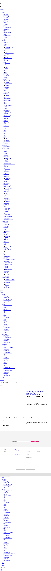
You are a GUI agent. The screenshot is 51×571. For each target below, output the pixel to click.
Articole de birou (4, 40)
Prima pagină (27, 390)
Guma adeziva (7, 66)
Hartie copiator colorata (8, 158)
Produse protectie (6, 74)
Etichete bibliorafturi (6, 258)
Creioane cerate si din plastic (7, 100)
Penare (4, 117)
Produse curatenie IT (6, 16)
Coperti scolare (5, 99)
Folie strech (5, 25)
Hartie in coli (6, 160)
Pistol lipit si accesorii (6, 330)
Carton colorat (7, 152)
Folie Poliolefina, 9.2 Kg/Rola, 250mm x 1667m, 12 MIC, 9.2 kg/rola (35, 392)
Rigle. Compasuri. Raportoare (7, 122)
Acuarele (5, 30)
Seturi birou (5, 76)
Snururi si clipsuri (7, 231)
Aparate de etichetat (6, 19)
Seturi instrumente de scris (7, 218)
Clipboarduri (5, 252)
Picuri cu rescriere (6, 121)
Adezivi (4, 295)
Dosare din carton (6, 257)
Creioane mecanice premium (8, 188)
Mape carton (6, 266)
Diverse (4, 133)
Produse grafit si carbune (7, 38)
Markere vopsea (7, 200)
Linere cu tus (6, 193)
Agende (4, 241)
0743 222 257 (2, 5)
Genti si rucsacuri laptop (8, 112)
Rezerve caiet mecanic (6, 174)
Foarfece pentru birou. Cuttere (7, 61)
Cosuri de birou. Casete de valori (8, 58)
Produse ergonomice (6, 17)
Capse (4, 50)
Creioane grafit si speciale (7, 183)
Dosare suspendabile (7, 256)
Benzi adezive (5, 20)
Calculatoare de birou (6, 44)
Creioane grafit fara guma (8, 182)
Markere (5, 34)
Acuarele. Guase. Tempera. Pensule (8, 305)
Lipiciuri (5, 137)
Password (1, 383)
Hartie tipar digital (6, 166)
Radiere (4, 213)
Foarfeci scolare (5, 109)
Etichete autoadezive (4, 145)
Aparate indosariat (6, 278)
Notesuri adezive (6, 270)
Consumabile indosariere (7, 282)
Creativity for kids (6, 132)
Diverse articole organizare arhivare (8, 253)
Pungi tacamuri (5, 173)
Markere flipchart (7, 198)
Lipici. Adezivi (5, 313)
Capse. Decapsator (6, 298)
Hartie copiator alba (7, 157)
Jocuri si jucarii (5, 136)
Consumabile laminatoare (7, 286)
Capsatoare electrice (7, 48)
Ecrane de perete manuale (7, 228)
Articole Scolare (4, 89)
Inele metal (6, 283)
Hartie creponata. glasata (7, 116)
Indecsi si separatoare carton (8, 262)
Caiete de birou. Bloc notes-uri (7, 249)
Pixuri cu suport (7, 209)
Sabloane (6, 108)
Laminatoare (5, 288)
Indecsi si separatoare (6, 261)
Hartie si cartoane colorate (7, 165)
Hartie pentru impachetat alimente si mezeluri (9, 164)
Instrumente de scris (28, 460)
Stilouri (4, 39)
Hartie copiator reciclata (8, 159)
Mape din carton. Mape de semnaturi (8, 264)
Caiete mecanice (6, 364)
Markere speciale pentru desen (7, 35)
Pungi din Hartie (6, 172)
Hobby (4, 135)
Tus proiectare (7, 195)
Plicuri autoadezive (7, 169)
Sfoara (4, 523)
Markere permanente (7, 199)
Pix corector (6, 57)
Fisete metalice (7, 71)
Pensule (4, 36)
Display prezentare (6, 227)
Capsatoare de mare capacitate (9, 47)
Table (4, 235)
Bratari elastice (5, 130)
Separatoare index (6, 272)
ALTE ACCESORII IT (6, 42)
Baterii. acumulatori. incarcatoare (8, 13)
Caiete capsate (7, 95)
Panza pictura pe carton (6, 140)
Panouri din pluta (6, 233)
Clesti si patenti (7, 85)
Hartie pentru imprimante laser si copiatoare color (10, 341)
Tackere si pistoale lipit (8, 49)
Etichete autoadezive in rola (7, 146)
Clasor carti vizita (7, 276)
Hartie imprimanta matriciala (7, 163)
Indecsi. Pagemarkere (6, 263)
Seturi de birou (5, 77)
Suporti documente (6, 78)
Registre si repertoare (6, 271)
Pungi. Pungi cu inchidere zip (7, 27)
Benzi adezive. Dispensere (7, 43)
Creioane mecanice (6, 184)
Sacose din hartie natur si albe (7, 176)
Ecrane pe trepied (6, 229)
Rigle (5, 107)
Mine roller (5, 206)
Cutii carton (5, 22)
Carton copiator (5, 151)
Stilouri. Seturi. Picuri (6, 126)
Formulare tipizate (6, 155)
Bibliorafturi (5, 363)
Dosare (4, 254)
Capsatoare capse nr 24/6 (8, 46)
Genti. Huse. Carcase (6, 15)
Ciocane (6, 84)
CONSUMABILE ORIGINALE (9, 53)
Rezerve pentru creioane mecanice (8, 216)
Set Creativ (5, 508)
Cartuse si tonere (6, 14)
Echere (6, 106)
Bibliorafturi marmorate (8, 245)
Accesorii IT (3, 12)
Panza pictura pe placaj (6, 513)
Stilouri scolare (5, 125)
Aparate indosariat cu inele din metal (9, 279)
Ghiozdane (6, 113)
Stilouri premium (7, 190)
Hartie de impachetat (6, 336)
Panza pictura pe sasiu (6, 142)
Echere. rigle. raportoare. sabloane (8, 105)
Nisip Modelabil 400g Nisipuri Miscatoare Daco (32, 394)
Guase (4, 114)
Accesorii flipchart (6, 222)
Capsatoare (5, 45)
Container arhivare (7, 273)
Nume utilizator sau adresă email (4, 382)
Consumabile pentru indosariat (7, 287)
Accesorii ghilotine (7, 63)
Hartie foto (5, 162)
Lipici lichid (6, 67)
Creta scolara (5, 103)
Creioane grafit (5, 181)
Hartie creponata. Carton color (7, 115)
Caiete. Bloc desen (6, 307)
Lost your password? (3, 386)
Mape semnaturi (7, 268)
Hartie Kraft (5, 134)
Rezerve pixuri (5, 217)
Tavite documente (6, 79)
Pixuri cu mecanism (7, 208)
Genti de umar (7, 111)
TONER (8, 54)
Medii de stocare (6, 332)
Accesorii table (7, 224)
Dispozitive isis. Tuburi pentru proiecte (8, 185)
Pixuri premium (7, 189)
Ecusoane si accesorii (6, 358)
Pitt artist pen (5, 37)
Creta (4, 102)
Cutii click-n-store (7, 275)
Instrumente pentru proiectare (7, 191)
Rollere (4, 354)
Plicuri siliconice (7, 171)
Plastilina (5, 315)
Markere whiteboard (7, 201)
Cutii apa (5, 104)
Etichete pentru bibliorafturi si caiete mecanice (9, 259)
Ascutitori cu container (8, 178)
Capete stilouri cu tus (7, 192)
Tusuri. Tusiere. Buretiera (7, 80)
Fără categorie (8, 215)
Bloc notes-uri (5, 247)
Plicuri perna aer (7, 170)
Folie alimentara (6, 24)
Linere (4, 196)
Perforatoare (5, 73)
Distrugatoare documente (7, 59)
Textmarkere (5, 220)
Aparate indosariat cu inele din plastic (10, 280)
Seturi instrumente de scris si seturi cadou (9, 219)
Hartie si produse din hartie (5, 148)
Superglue (6, 69)
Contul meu (38, 451)
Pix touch (6, 225)
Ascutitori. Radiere (6, 93)
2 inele (6, 250)
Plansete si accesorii (7, 194)
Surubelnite (6, 88)
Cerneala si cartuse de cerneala (7, 98)
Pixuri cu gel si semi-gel (7, 210)
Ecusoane (6, 230)
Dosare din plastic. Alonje (7, 367)
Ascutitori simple (7, 179)
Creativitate (3, 127)
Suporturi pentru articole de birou (8, 301)
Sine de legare (7, 285)
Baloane (5, 129)
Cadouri (5, 131)
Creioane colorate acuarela (7, 31)
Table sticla (6, 238)
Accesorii (5, 128)
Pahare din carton (6, 167)
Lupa (4, 70)
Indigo (4, 65)
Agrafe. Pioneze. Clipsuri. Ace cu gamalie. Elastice (10, 41)
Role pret (5, 175)
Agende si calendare (6, 242)
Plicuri (4, 168)
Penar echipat (6, 118)
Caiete (4, 94)
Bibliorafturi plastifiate (8, 246)
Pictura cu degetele (6, 120)
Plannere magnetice (7, 236)
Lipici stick (6, 68)
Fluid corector (7, 56)
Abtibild (5, 318)
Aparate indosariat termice (8, 281)
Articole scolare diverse (6, 92)
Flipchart (5, 232)
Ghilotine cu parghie (7, 64)
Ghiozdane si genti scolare (7, 110)
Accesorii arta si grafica (6, 29)
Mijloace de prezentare (5, 221)
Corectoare (5, 55)
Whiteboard (6, 239)
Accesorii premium (7, 187)
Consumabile (5, 51)
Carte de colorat (5, 321)
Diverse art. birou (6, 60)
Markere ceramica (6, 325)
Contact (38, 449)
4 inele (6, 251)
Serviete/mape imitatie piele (8, 269)
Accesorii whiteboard (6, 226)
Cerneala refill (7, 52)
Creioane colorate (6, 101)
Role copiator (6, 161)
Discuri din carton (6, 153)
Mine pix (5, 205)
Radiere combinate (7, 214)
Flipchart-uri (5, 359)
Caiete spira (6, 96)
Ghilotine (5, 62)
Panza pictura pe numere (7, 141)
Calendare (6, 243)
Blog (37, 454)
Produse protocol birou (6, 75)
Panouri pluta (5, 234)
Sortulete (5, 124)
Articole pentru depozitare (8, 83)
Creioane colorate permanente (7, 32)
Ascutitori (5, 177)
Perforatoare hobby (6, 143)
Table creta (6, 237)
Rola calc (6, 150)
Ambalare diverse (6, 18)
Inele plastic (6, 284)
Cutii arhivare (7, 274)
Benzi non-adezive (6, 21)
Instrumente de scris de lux (7, 186)
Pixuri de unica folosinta (7, 212)
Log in (1, 385)
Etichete (5, 154)
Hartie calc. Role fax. (6, 156)
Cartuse (4, 331)
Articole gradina (7, 82)
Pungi (4, 26)
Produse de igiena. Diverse (5, 277)
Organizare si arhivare (4, 240)
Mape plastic (6, 267)
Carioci (4, 97)
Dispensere (5, 147)
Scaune (6, 72)
